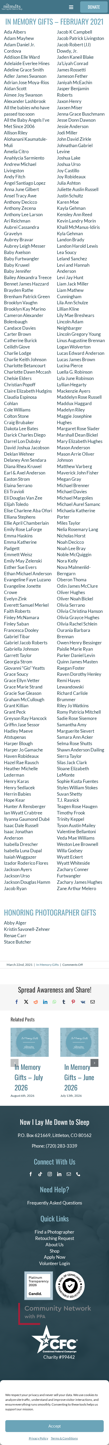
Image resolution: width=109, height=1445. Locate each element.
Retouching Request (54, 1238)
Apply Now (54, 1257)
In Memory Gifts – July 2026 (29, 1077)
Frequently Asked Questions (54, 1203)
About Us (54, 1244)
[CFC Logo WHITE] (54, 1327)
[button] (15, 1063)
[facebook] (31, 1174)
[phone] (78, 1174)
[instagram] (50, 1174)
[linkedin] (59, 1174)
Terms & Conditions (64, 1438)
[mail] (69, 1174)
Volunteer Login (54, 1263)
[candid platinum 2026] (38, 1273)
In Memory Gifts (47, 965)
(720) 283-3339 (61, 1146)
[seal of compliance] (70, 1273)
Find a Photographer (54, 1232)
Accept (54, 1426)
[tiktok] (40, 1174)
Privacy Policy (38, 1438)
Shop (54, 1251)
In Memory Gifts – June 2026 (79, 1077)
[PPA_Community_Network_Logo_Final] (54, 1305)
